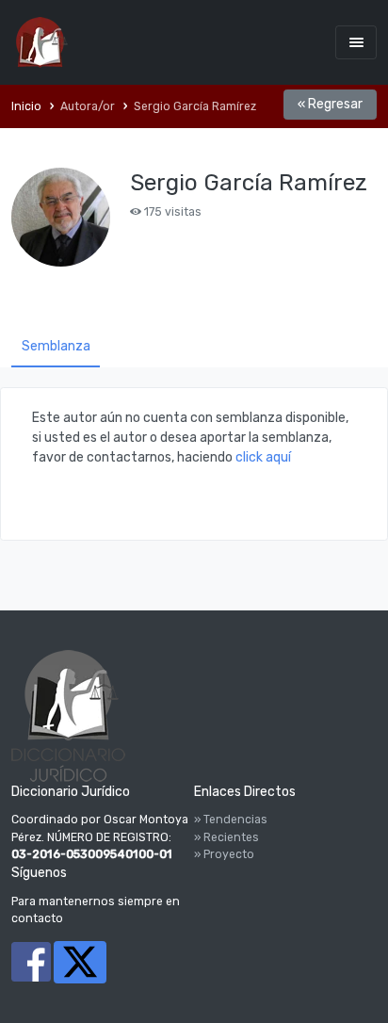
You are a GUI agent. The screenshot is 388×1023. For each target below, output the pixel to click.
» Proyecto (224, 854)
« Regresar (330, 104)
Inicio (26, 106)
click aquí (263, 457)
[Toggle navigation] (356, 41)
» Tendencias (230, 819)
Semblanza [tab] (56, 346)
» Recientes (226, 837)
